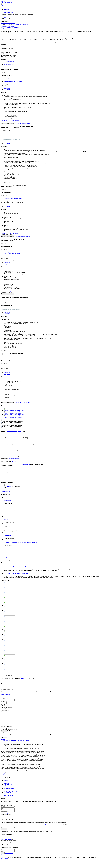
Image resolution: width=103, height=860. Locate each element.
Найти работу (4, 21)
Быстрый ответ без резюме (7, 123)
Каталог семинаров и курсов (11, 791)
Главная (6, 780)
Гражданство (4, 707)
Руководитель (7, 500)
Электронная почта (6, 710)
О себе (2, 724)
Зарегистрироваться (5, 814)
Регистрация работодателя (7, 803)
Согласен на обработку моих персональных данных (15, 740)
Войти (2, 2)
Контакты (6, 9)
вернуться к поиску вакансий (20, 24)
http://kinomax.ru (5, 28)
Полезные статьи (8, 794)
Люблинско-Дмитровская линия (12, 253)
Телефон (3, 708)
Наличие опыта (5, 712)
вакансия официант (14, 458)
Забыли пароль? (8, 2)
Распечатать (7, 88)
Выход (2, 5)
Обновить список (5, 491)
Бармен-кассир (7, 63)
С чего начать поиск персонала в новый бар (16, 573)
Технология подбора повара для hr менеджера (16, 566)
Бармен (6, 519)
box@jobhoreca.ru (5, 774)
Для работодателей (8, 12)
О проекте (6, 8)
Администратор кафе (9, 61)
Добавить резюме (5, 694)
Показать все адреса (14, 431)
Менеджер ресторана (9, 557)
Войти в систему (11, 829)
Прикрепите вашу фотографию (9, 729)
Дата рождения (5, 698)
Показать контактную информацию (10, 120)
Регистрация (4, 1)
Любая (8, 78)
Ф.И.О (3, 705)
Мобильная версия (8, 795)
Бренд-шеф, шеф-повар (10, 507)
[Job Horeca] (4, 17)
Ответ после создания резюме (22, 123)
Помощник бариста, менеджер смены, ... (14, 549)
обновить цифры (6, 813)
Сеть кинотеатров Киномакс (8, 26)
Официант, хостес (8, 535)
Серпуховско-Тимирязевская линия (13, 81)
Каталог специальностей (10, 789)
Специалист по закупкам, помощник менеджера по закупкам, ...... (21, 542)
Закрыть (3, 739)
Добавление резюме (9, 10)
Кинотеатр (14, 461)
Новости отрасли (8, 792)
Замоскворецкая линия (9, 252)
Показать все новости (22, 464)
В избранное (7, 89)
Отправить (3, 737)
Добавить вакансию (9, 786)
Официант (6, 65)
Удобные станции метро (7, 726)
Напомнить (3, 829)
